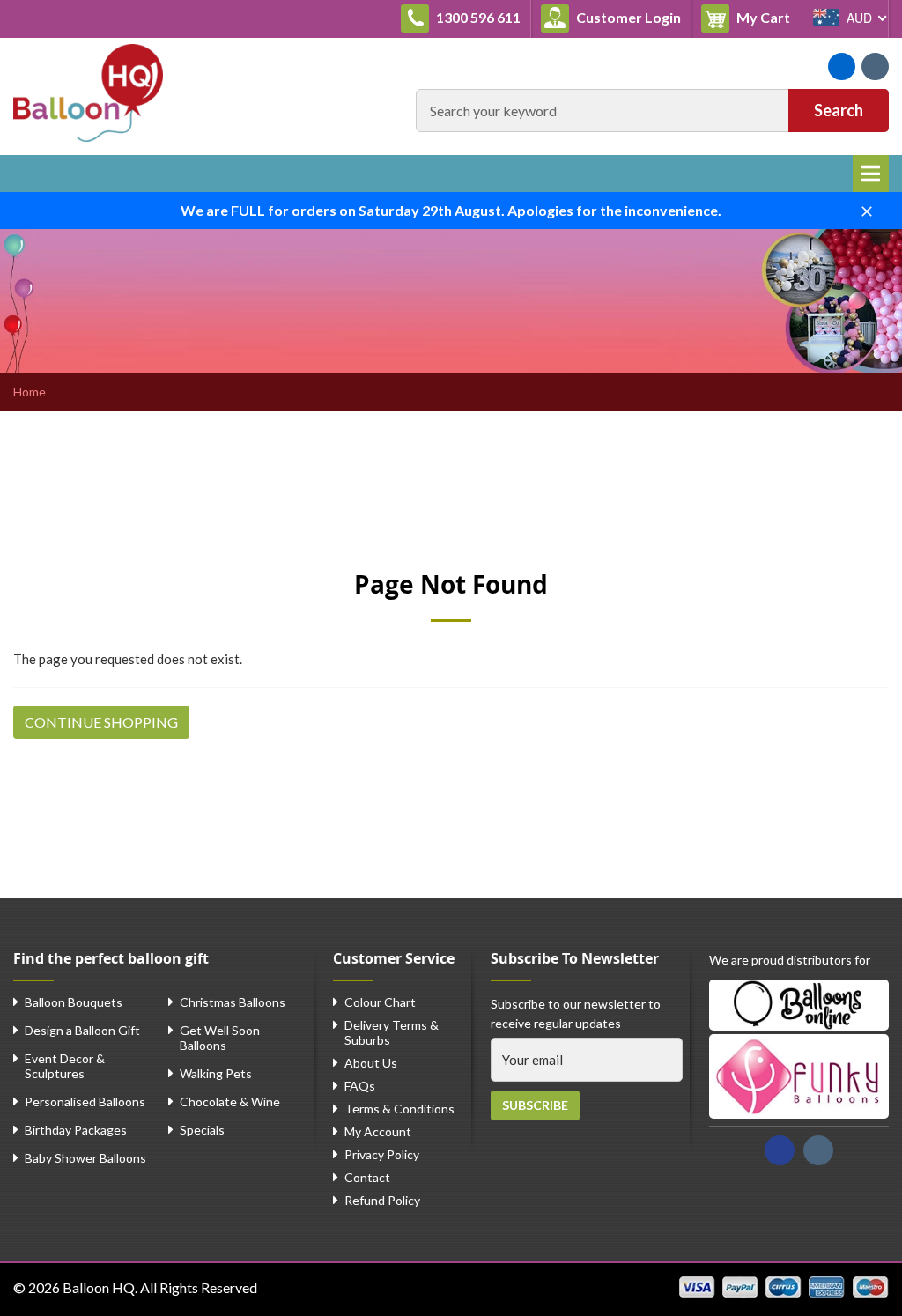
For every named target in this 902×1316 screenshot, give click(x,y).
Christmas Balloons (232, 1001)
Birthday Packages (76, 1129)
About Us (370, 1062)
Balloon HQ (99, 1287)
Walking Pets (216, 1073)
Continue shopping (101, 721)
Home (29, 392)
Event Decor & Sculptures (65, 1066)
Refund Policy (382, 1200)
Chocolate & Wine (230, 1101)
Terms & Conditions (399, 1108)
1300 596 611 (477, 17)
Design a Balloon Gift (82, 1030)
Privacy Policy (381, 1154)
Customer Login (627, 17)
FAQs (359, 1085)
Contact (367, 1177)
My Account (377, 1131)
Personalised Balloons (85, 1101)
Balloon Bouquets (73, 1001)
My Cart (767, 17)
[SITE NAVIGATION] (871, 173)
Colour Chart (380, 1001)
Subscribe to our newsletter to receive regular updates (576, 1013)
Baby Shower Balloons (85, 1157)
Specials (202, 1129)
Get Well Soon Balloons (220, 1038)
